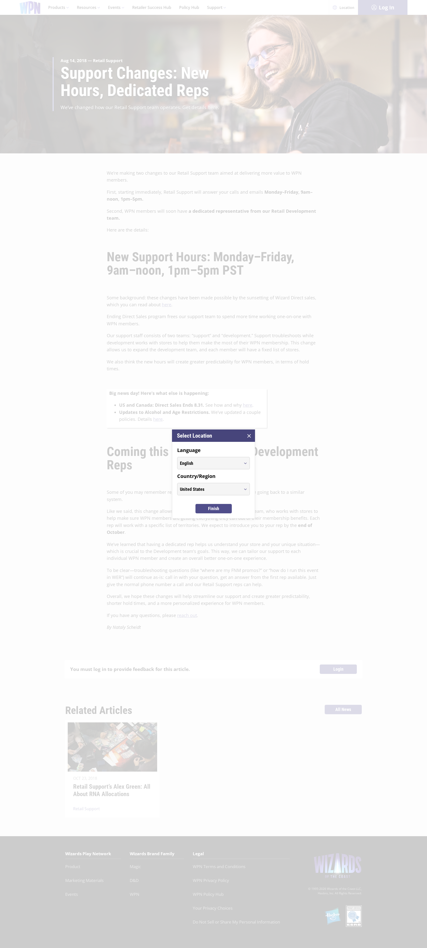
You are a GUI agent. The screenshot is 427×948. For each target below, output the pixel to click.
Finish (213, 508)
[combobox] (208, 463)
